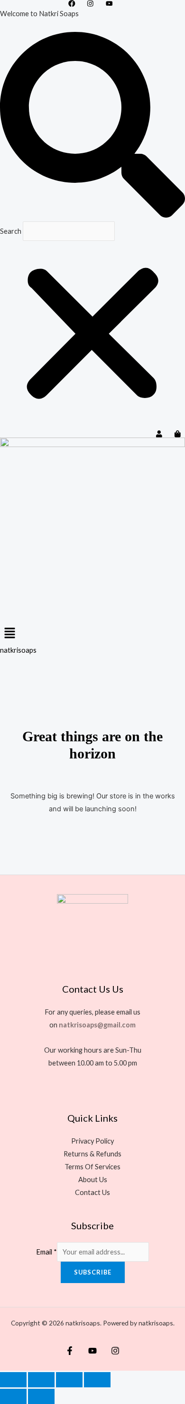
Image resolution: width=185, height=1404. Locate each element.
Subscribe (92, 1272)
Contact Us (92, 1192)
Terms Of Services (92, 1167)
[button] (92, 126)
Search (10, 231)
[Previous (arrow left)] (13, 1396)
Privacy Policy (92, 1141)
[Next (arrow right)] (41, 1396)
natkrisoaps (18, 650)
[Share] (69, 1379)
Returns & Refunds (92, 1154)
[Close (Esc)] (97, 1379)
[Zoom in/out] (13, 1379)
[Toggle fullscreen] (41, 1379)
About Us (92, 1179)
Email (46, 1252)
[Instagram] (115, 1350)
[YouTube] (92, 1350)
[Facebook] (69, 1350)
